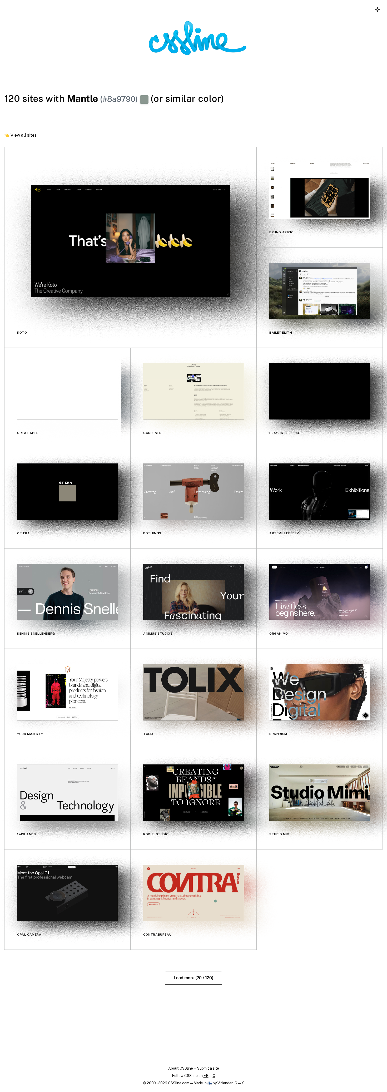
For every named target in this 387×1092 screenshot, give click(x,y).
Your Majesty (30, 734)
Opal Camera (29, 934)
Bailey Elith (280, 332)
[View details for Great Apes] (67, 391)
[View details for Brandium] (319, 692)
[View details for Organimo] (319, 592)
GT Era (23, 533)
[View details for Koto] (130, 241)
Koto (22, 332)
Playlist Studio (284, 433)
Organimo (278, 633)
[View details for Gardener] (193, 391)
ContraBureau (157, 934)
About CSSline (180, 1068)
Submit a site (208, 1068)
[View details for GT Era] (67, 491)
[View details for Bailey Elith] (319, 291)
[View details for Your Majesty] (67, 692)
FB (206, 1076)
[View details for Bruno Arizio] (319, 190)
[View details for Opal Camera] (67, 893)
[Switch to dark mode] (377, 9)
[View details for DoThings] (193, 491)
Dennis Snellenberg (36, 633)
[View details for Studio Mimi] (319, 792)
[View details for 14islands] (67, 792)
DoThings (152, 533)
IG (235, 1083)
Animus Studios (157, 633)
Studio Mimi (280, 834)
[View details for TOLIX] (193, 692)
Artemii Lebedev (284, 533)
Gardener (152, 433)
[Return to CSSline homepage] (197, 38)
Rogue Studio (155, 834)
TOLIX (148, 734)
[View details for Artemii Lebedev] (319, 491)
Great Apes (28, 433)
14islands (26, 834)
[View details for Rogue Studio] (193, 792)
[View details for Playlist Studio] (319, 391)
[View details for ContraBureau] (193, 893)
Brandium (278, 734)
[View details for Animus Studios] (193, 592)
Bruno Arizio (281, 232)
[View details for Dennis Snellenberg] (67, 592)
